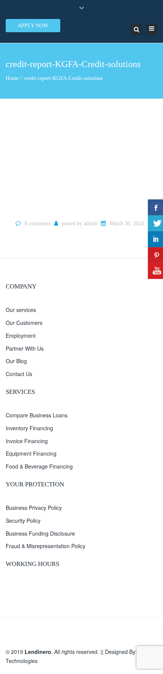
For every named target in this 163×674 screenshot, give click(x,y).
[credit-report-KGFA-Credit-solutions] (81, 158)
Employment (21, 335)
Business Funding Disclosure (40, 533)
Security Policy (23, 520)
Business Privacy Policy (34, 507)
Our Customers (24, 322)
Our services (21, 309)
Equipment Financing (31, 453)
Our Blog (16, 361)
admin (90, 223)
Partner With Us (25, 348)
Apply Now (33, 25)
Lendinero (38, 651)
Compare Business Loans (36, 415)
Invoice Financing (27, 441)
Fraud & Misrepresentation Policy (45, 546)
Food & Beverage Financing (39, 466)
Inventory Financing (29, 428)
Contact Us (19, 374)
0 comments (37, 223)
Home (12, 78)
